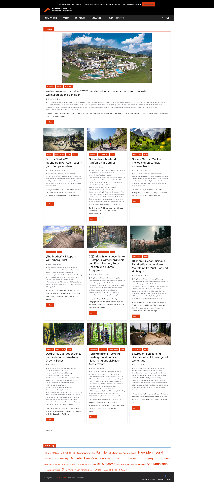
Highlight (49, 154)
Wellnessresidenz (51, 109)
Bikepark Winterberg (63, 267)
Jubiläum (71, 277)
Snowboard (80, 18)
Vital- (143, 107)
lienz (91, 194)
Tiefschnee (93, 470)
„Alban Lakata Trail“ (102, 204)
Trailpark (104, 396)
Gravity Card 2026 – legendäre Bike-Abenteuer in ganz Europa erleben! (64, 163)
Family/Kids (96, 18)
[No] (211, 4)
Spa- (135, 107)
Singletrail (98, 107)
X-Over (110, 18)
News (68, 154)
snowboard (141, 464)
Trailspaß (114, 396)
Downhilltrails (94, 180)
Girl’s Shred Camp (150, 289)
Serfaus (79, 107)
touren (98, 396)
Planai (108, 391)
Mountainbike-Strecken (116, 194)
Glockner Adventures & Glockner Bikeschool (102, 187)
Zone (55, 287)
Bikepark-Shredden (149, 279)
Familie (91, 381)
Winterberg (78, 284)
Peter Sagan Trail (109, 199)
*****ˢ (49, 102)
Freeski (66, 18)
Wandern (148, 107)
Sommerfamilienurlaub (116, 107)
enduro (120, 102)
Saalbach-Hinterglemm (56, 464)
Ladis (118, 105)
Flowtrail (112, 381)
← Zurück (47, 431)
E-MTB (118, 180)
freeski (158, 452)
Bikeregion (110, 371)
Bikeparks (65, 102)
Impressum (160, 479)
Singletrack (107, 393)
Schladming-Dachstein (96, 393)
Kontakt (168, 479)
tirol (123, 201)
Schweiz (93, 464)
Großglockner (107, 192)
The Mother (54, 284)
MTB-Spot (118, 197)
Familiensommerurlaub (149, 102)
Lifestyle (120, 18)
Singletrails (105, 107)
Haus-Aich (92, 386)
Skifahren (108, 464)
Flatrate (51, 105)
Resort (91, 201)
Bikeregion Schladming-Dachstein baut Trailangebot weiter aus (150, 357)
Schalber (73, 107)
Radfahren (119, 199)
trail (90, 204)
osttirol (98, 199)
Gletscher (56, 459)
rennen (48, 284)
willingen (71, 284)
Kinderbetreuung (111, 105)
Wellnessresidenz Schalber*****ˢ (67, 109)
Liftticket (123, 105)
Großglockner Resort (118, 192)
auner (56, 368)
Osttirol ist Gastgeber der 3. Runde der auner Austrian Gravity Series (63, 357)
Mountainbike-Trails (95, 388)
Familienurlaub (161, 102)
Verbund (55, 186)
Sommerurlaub (128, 107)
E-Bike (113, 180)
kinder (77, 277)
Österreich (92, 199)
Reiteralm (113, 391)
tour (101, 470)
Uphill (119, 396)
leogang (67, 459)
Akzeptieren (149, 4)
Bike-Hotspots (105, 170)
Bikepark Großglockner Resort (99, 173)
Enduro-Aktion (98, 182)
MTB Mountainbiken (155, 105)
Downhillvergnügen (111, 102)
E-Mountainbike (94, 379)
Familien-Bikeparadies (148, 286)
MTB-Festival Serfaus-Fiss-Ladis (56, 107)
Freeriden (57, 105)
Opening (150, 459)
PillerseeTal (160, 459)
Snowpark (69, 469)
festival (120, 453)
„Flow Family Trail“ (114, 204)
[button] (58, 18)
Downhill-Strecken (87, 102)
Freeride (134, 453)
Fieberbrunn (127, 453)
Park (68, 107)
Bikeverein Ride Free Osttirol (98, 175)
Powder (167, 459)
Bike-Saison (114, 170)
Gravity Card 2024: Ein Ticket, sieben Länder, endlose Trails (146, 163)
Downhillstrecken (99, 102)
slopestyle (134, 464)
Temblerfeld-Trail (115, 201)
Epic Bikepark (137, 102)
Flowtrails (118, 381)
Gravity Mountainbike (94, 105)
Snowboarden (157, 464)
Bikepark (58, 102)
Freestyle (47, 458)
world (116, 470)
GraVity (76, 105)
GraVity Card (83, 105)
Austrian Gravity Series (66, 368)
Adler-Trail (94, 170)
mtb (147, 105)
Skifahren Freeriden (123, 464)
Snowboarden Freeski (52, 470)
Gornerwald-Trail (94, 189)
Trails (139, 107)
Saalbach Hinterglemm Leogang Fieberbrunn (76, 464)
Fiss (47, 105)
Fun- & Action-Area (67, 105)
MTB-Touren (73, 282)
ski (109, 201)
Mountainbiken (141, 105)
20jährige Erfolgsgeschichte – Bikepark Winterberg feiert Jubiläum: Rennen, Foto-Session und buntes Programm (107, 263)
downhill (109, 175)
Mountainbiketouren (117, 459)
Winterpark (49, 287)
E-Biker (120, 376)
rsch (60, 99)
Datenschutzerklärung (148, 479)
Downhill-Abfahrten (74, 102)
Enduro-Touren (128, 102)
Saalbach (46, 464)
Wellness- (155, 107)
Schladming (120, 391)
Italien (62, 459)
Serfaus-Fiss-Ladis (88, 107)
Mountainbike (51, 18)
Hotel (103, 105)
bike (53, 102)
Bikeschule (117, 371)
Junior (98, 386)
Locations (68, 86)
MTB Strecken (63, 282)
